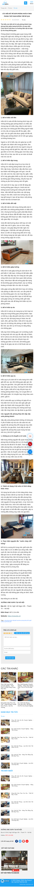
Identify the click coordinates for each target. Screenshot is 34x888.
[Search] (25, 3)
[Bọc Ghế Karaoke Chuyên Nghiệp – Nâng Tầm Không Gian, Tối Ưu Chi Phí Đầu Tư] (25, 677)
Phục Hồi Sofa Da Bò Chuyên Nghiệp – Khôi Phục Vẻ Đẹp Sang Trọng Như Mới (8, 686)
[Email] (30, 436)
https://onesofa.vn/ (14, 616)
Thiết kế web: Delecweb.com (26, 884)
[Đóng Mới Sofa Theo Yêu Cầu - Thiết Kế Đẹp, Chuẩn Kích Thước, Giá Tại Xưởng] (8, 696)
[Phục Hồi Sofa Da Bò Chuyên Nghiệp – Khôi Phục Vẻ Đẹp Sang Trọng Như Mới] (8, 677)
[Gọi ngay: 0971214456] (30, 444)
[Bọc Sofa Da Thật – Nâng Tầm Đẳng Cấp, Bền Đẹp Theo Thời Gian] (5, 759)
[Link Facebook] (17, 841)
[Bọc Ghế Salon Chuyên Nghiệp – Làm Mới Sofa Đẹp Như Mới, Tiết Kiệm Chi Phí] (5, 768)
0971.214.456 (9, 835)
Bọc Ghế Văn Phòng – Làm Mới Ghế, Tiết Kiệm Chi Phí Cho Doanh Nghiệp (25, 704)
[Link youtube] (27, 841)
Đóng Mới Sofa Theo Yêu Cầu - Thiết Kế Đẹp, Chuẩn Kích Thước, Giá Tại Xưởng (8, 705)
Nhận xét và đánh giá (9, 630)
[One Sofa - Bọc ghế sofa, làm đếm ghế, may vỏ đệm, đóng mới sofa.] (5, 2)
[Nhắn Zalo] (30, 452)
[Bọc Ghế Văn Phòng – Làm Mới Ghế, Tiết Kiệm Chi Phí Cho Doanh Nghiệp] (25, 696)
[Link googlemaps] (24, 841)
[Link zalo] (20, 841)
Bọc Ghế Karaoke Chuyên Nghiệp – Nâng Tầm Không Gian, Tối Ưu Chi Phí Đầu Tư (25, 686)
